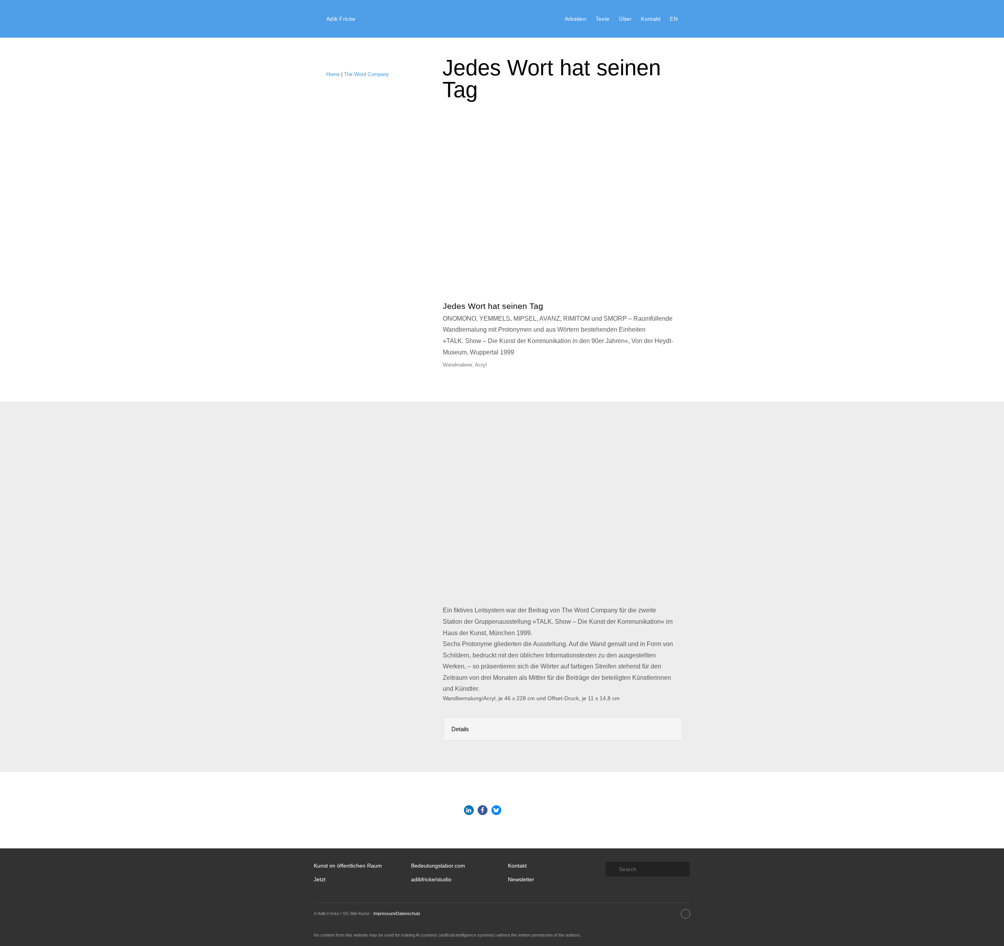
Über (625, 19)
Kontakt (650, 19)
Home (333, 74)
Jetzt (320, 879)
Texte (602, 19)
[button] (469, 810)
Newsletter (521, 879)
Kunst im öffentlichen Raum (348, 865)
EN (674, 19)
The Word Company (366, 74)
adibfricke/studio (431, 879)
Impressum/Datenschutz (396, 913)
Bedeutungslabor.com (438, 865)
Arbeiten (575, 19)
